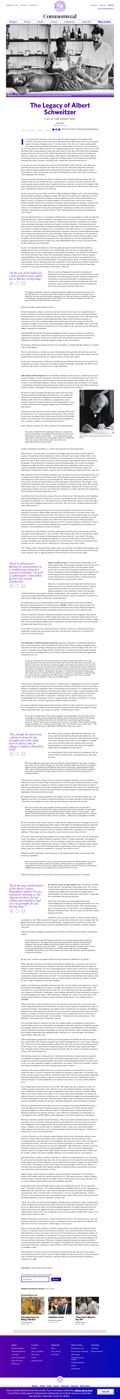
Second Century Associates (79, 1351)
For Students (55, 1354)
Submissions (35, 1354)
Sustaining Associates (78, 1362)
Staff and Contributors (18, 1357)
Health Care (31, 130)
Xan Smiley (60, 123)
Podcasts (33, 5)
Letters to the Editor (37, 1351)
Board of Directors (17, 1360)
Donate (94, 5)
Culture (53, 21)
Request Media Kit (97, 1351)
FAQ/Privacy (15, 1364)
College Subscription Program (77, 1358)
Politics (27, 21)
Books (40, 21)
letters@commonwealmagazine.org (87, 129)
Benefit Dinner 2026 (77, 1348)
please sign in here (83, 1390)
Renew (53, 1348)
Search (102, 5)
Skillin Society (75, 1354)
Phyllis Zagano (81, 1322)
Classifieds (94, 1348)
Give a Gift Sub (56, 1351)
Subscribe (86, 21)
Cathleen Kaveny (28, 1322)
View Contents (49, 1288)
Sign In (111, 5)
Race (23, 130)
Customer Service (36, 1360)
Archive (23, 5)
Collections (69, 21)
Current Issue (12, 5)
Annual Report (75, 1368)
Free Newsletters (107, 8)
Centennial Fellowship (18, 1351)
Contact (33, 1348)
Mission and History (17, 1348)
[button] (53, 129)
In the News (15, 1354)
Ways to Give (104, 21)
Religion (13, 21)
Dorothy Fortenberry (56, 1320)
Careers (33, 1357)
